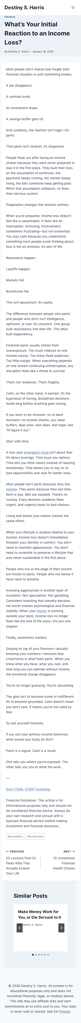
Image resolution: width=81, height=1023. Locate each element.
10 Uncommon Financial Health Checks (64, 860)
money (42, 611)
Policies (65, 1011)
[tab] (33, 955)
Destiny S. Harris (18, 51)
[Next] (61, 927)
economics (15, 836)
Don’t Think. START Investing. (28, 789)
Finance (10, 16)
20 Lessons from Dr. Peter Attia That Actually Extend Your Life (21, 862)
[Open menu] (73, 7)
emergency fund (37, 452)
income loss (35, 836)
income (11, 489)
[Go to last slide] (20, 927)
